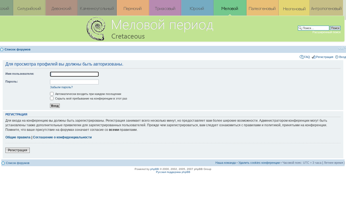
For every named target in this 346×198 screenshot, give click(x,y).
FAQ (307, 57)
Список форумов (18, 49)
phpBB (154, 169)
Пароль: (11, 81)
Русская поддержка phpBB (173, 171)
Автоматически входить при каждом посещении (87, 93)
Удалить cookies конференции (259, 162)
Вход (342, 57)
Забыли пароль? (61, 87)
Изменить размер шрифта (342, 48)
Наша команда (225, 162)
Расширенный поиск (326, 32)
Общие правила (18, 137)
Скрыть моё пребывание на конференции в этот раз (90, 98)
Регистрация (324, 57)
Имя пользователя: (19, 73)
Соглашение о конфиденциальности (62, 137)
